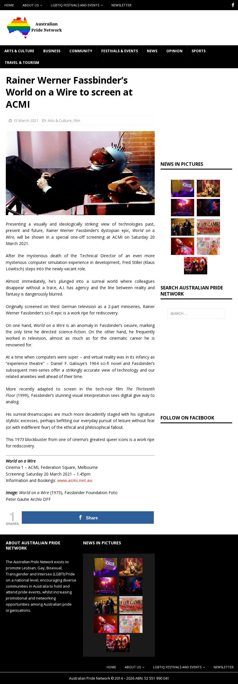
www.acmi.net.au (74, 483)
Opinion (174, 53)
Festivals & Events (119, 53)
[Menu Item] (233, 5)
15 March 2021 (25, 123)
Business (51, 53)
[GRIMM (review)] (208, 190)
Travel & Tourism (22, 64)
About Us (31, 5)
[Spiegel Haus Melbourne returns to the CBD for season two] (182, 210)
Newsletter (121, 5)
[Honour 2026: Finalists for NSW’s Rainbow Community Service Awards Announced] (182, 190)
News (152, 53)
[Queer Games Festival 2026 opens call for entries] (208, 229)
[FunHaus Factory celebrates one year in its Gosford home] (195, 268)
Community (80, 53)
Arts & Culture (19, 53)
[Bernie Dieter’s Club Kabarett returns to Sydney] (182, 249)
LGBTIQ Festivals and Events (75, 5)
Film (76, 123)
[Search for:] (196, 316)
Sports (198, 53)
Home (9, 5)
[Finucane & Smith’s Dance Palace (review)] (208, 210)
